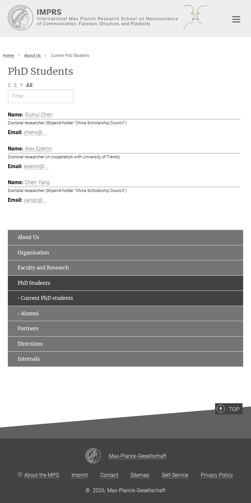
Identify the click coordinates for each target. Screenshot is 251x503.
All (29, 85)
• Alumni (28, 313)
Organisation (33, 253)
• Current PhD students (45, 298)
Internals (29, 359)
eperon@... (36, 166)
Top (234, 409)
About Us (28, 237)
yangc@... (35, 200)
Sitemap (139, 475)
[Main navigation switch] (236, 19)
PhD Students (34, 283)
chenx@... (35, 132)
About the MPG (41, 475)
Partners (28, 328)
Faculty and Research (43, 268)
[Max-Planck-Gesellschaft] (97, 456)
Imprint (80, 475)
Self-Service (175, 475)
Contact (109, 475)
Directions (30, 344)
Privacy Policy (217, 475)
